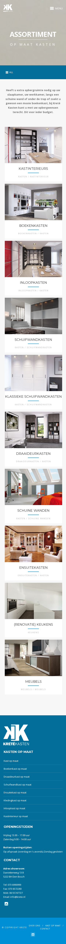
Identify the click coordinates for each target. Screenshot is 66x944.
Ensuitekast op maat (15, 792)
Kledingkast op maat (15, 800)
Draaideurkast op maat (17, 776)
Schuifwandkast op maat (17, 784)
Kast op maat (11, 760)
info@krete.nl (17, 897)
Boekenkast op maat (15, 768)
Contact (45, 928)
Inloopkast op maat (14, 808)
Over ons (34, 925)
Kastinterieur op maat (16, 816)
